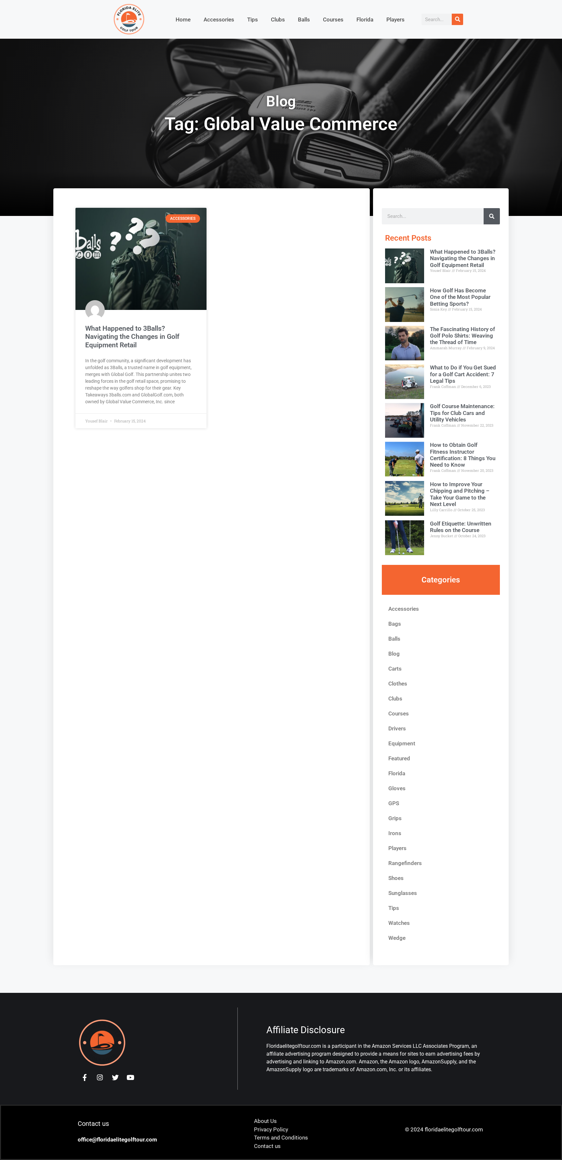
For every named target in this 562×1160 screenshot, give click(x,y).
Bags (394, 623)
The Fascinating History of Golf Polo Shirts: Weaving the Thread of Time (462, 336)
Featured (399, 758)
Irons (394, 833)
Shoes (396, 878)
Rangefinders (405, 863)
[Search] (457, 19)
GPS (393, 803)
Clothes (397, 683)
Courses (333, 19)
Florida (364, 19)
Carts (395, 668)
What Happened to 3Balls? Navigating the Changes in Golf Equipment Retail (132, 337)
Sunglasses (402, 893)
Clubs (278, 19)
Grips (395, 818)
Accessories (219, 19)
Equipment (401, 743)
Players (395, 19)
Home (183, 19)
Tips (252, 19)
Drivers (397, 728)
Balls (304, 19)
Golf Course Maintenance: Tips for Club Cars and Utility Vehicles (462, 413)
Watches (399, 923)
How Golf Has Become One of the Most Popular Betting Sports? (460, 297)
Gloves (397, 788)
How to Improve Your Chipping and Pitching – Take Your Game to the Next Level (459, 494)
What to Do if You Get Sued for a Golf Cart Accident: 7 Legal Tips (463, 374)
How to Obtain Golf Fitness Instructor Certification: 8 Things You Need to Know (462, 455)
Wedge (397, 938)
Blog (394, 653)
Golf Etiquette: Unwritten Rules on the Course (460, 526)
